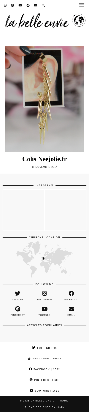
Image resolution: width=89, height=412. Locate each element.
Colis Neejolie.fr (44, 158)
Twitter (46, 347)
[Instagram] (5, 5)
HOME (64, 401)
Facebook (46, 369)
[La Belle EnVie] (44, 22)
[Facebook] (28, 5)
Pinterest (46, 380)
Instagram (46, 358)
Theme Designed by (44, 407)
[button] (83, 5)
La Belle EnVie (43, 401)
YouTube (46, 390)
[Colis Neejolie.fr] (44, 99)
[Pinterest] (12, 5)
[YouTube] (20, 5)
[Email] (35, 5)
